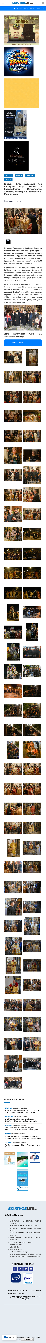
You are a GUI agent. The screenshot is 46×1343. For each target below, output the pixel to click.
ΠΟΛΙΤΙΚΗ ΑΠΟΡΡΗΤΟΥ (17, 1290)
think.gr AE (16, 1339)
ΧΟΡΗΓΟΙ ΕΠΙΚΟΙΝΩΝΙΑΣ (37, 8)
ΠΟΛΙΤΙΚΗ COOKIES (16, 1294)
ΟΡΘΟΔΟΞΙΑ (30, 175)
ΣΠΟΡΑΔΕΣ (9, 175)
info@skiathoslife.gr (21, 1251)
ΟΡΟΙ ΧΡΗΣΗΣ (36, 1290)
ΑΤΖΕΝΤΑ (20, 8)
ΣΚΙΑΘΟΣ (19, 175)
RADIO (26, 8)
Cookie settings (27, 1339)
